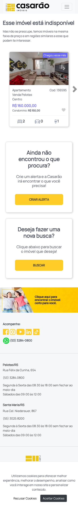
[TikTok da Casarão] (36, 331)
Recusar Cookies (25, 498)
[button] (13, 68)
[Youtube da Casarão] (20, 331)
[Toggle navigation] (67, 7)
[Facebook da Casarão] (6, 331)
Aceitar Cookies (53, 498)
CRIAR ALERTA (39, 199)
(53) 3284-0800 (21, 340)
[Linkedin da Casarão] (29, 331)
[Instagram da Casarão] (12, 331)
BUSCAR (39, 265)
